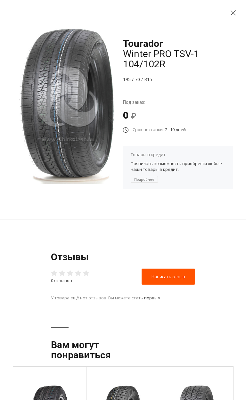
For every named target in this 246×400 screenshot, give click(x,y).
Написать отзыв (168, 276)
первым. (152, 298)
